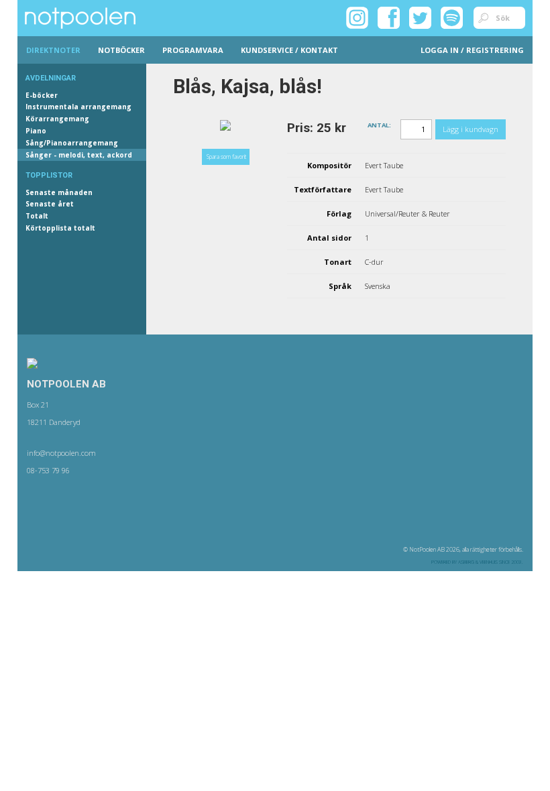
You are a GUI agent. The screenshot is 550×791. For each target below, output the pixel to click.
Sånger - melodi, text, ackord (78, 155)
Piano (35, 130)
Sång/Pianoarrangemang (71, 142)
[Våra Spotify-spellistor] (451, 17)
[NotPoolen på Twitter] (420, 17)
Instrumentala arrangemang (78, 106)
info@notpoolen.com (61, 453)
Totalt (36, 216)
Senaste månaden (59, 192)
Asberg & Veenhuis (478, 562)
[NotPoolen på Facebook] (388, 17)
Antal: (379, 124)
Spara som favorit (226, 156)
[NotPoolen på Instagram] (357, 17)
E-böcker (41, 95)
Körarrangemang (57, 118)
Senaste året (49, 203)
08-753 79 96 (48, 470)
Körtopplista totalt (60, 228)
